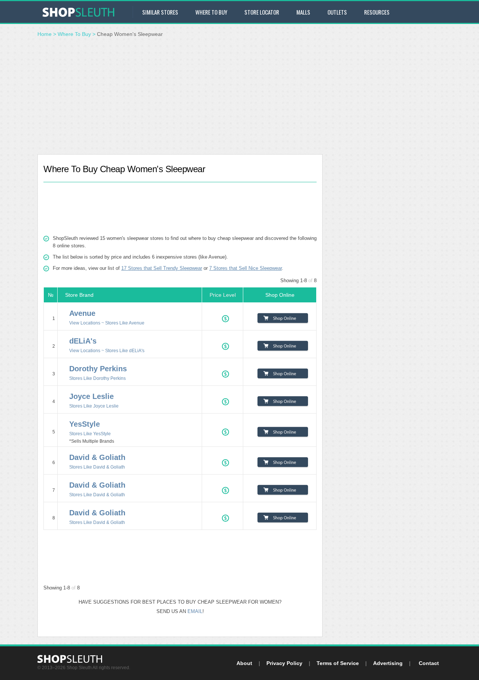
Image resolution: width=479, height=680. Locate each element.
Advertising (388, 663)
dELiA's (83, 341)
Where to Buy (211, 12)
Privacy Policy (284, 663)
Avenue (82, 313)
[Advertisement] (239, 98)
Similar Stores (160, 12)
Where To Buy (74, 34)
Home (44, 34)
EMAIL (194, 611)
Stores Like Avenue (124, 322)
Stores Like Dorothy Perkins (97, 378)
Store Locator (261, 12)
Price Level (223, 295)
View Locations (84, 322)
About (244, 663)
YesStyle (84, 424)
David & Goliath (97, 457)
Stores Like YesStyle (90, 433)
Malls (303, 12)
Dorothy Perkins (98, 369)
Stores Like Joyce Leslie (94, 405)
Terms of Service (338, 663)
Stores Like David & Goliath (97, 466)
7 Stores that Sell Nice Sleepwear (245, 268)
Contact (429, 663)
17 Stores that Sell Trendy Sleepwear (161, 268)
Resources (377, 12)
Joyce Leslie (91, 396)
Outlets (337, 12)
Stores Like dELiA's (124, 350)
